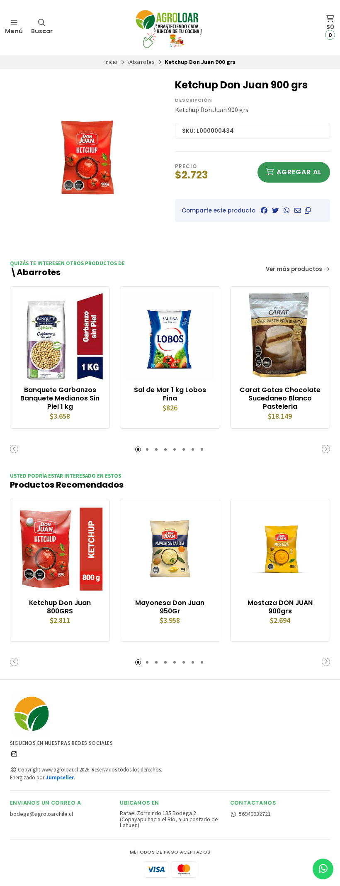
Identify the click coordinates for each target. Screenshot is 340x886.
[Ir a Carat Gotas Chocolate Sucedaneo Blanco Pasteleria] (280, 336)
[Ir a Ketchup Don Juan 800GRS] (59, 548)
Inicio (110, 62)
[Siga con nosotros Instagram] (14, 754)
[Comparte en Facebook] (264, 210)
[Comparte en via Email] (298, 210)
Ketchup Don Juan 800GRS (60, 607)
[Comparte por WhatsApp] (286, 210)
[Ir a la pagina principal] (170, 27)
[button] (308, 210)
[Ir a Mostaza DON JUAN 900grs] (280, 548)
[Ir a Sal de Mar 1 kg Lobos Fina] (169, 336)
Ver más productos (294, 269)
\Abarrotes (141, 62)
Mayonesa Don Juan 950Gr (169, 607)
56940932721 (255, 814)
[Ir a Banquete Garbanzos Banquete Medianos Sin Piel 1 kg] (59, 336)
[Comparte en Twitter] (275, 210)
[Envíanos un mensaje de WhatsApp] (323, 869)
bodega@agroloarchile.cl (41, 814)
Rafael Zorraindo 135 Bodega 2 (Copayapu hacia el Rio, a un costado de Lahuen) (169, 819)
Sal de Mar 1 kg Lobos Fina (170, 394)
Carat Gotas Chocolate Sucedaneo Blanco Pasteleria (280, 398)
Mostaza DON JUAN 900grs (280, 607)
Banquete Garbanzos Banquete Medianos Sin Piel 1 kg (60, 398)
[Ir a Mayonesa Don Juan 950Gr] (169, 548)
